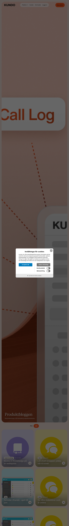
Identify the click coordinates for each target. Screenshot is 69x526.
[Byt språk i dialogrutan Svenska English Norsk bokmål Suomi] (51, 250)
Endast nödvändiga (43, 264)
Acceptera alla (25, 264)
